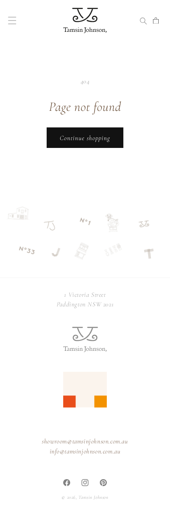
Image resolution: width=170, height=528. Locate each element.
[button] (12, 20)
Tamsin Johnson (93, 497)
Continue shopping (85, 138)
